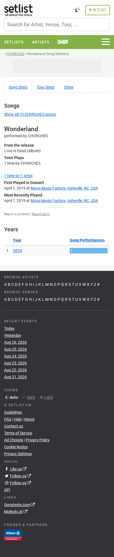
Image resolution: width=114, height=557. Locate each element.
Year (17, 240)
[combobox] (57, 24)
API (7, 490)
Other (69, 87)
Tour (46, 87)
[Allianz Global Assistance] (13, 534)
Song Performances (87, 240)
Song (18, 87)
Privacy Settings (18, 454)
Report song (41, 214)
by (18, 175)
